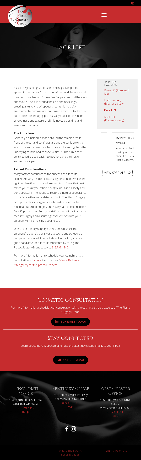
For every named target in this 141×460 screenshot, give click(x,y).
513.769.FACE (115, 412)
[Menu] (104, 15)
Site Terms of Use (116, 451)
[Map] (26, 412)
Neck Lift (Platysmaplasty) (114, 118)
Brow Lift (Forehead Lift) (116, 91)
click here (35, 260)
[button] (117, 172)
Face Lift (110, 110)
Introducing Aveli (120, 140)
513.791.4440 (60, 247)
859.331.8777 (70, 403)
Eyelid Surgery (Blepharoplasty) (114, 101)
